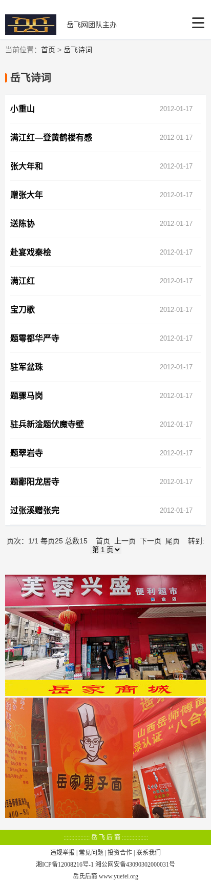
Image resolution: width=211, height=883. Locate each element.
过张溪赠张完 (34, 510)
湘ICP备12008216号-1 (65, 864)
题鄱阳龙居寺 (34, 481)
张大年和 (26, 166)
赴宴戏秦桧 (30, 252)
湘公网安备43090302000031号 (135, 864)
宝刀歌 (22, 309)
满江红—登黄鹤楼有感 (51, 137)
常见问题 (91, 852)
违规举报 (62, 852)
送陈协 (22, 223)
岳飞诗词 (78, 50)
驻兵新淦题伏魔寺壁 (47, 424)
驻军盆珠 (26, 367)
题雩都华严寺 (34, 338)
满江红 (22, 281)
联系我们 (148, 852)
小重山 (22, 108)
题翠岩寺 (26, 453)
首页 (48, 50)
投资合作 (120, 852)
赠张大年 (26, 195)
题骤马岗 (26, 395)
